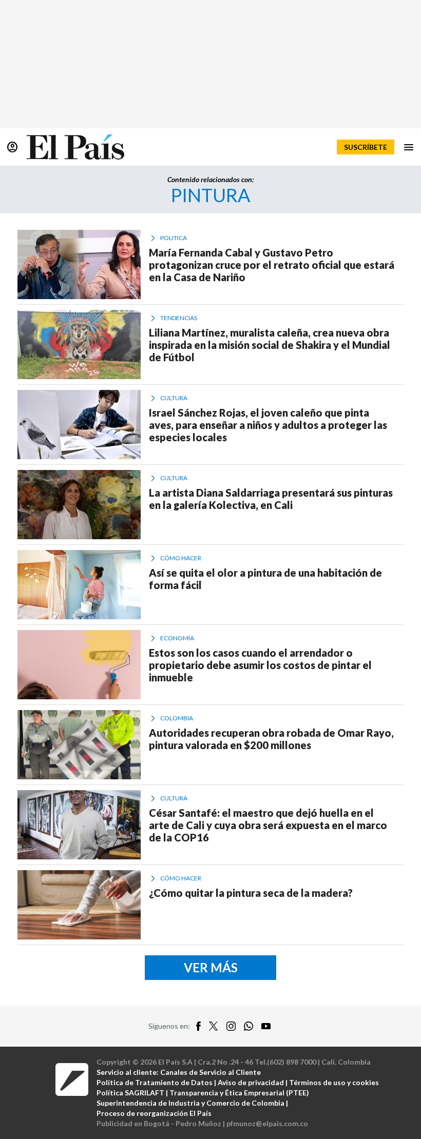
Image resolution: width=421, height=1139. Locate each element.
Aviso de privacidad (251, 1082)
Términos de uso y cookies (334, 1082)
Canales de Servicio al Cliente (210, 1072)
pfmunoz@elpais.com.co (267, 1123)
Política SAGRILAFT (130, 1092)
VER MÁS (211, 967)
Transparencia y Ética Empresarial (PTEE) (239, 1092)
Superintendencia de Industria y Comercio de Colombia (190, 1102)
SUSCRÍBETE (365, 147)
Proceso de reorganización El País (154, 1113)
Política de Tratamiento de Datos (155, 1082)
